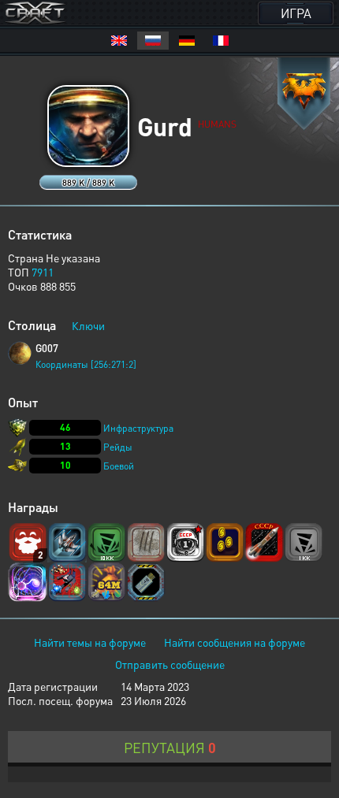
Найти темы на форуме (90, 642)
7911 (43, 272)
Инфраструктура (138, 428)
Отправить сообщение (170, 664)
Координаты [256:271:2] (85, 364)
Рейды (117, 447)
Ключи (88, 325)
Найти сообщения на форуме (234, 642)
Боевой (118, 466)
